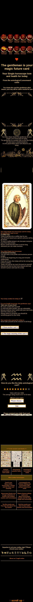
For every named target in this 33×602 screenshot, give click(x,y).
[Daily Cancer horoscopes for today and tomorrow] (10, 553)
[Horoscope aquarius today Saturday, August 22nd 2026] (4, 40)
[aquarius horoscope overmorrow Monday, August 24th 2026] (23, 37)
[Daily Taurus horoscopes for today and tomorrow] (5, 553)
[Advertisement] (16, 17)
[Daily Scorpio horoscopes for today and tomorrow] (20, 553)
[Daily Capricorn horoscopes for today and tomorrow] (25, 553)
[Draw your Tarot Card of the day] (30, 40)
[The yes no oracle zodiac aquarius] (10, 51)
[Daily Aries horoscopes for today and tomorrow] (2, 553)
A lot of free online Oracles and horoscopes (24, 506)
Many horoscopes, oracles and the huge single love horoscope (25, 496)
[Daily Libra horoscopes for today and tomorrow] (17, 553)
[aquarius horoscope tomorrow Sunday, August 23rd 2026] (17, 37)
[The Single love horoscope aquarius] (4, 51)
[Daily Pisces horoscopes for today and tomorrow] (30, 553)
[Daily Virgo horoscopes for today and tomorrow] (15, 553)
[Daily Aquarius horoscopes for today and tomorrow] (28, 553)
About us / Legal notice (17, 558)
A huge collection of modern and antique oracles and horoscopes (8, 496)
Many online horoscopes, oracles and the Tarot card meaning (8, 485)
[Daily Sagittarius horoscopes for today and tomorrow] (23, 553)
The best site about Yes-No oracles (8, 506)
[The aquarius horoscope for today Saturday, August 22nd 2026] (10, 37)
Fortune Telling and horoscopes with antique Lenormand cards (24, 485)
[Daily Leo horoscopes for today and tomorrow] (12, 553)
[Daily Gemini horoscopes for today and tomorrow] (7, 553)
